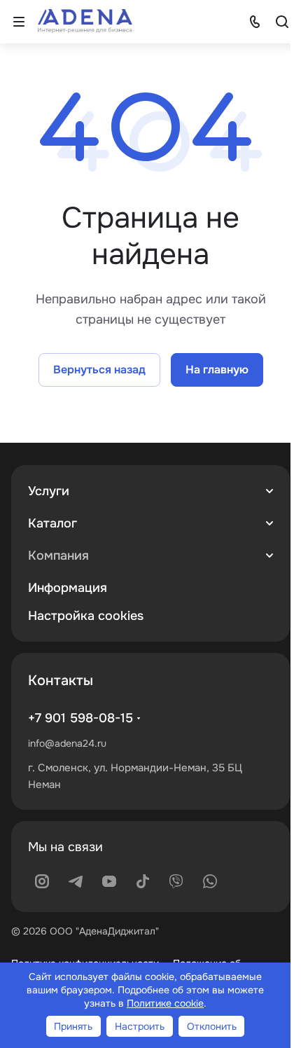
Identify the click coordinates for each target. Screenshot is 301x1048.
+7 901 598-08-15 (80, 718)
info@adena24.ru (67, 743)
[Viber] (176, 881)
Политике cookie (165, 1003)
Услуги (48, 491)
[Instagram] (42, 881)
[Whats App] (210, 881)
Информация (67, 587)
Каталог (52, 523)
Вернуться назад (99, 369)
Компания (58, 555)
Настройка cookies (86, 615)
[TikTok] (143, 881)
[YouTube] (109, 881)
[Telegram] (76, 881)
